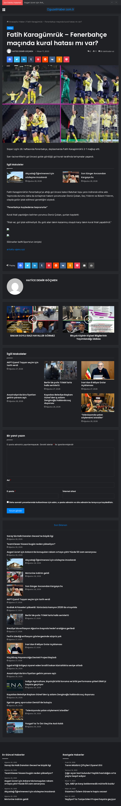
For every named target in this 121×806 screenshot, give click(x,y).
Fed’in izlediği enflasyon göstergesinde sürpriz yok (34, 636)
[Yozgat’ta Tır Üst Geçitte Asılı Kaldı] (15, 727)
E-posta (11, 491)
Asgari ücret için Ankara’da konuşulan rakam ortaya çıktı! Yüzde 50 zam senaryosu (61, 2)
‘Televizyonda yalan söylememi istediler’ (92, 416)
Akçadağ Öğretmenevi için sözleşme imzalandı (50, 559)
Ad (9, 480)
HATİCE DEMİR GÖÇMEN (22, 51)
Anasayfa (13, 22)
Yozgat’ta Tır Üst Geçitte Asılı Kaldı (44, 723)
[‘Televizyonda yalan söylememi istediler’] (97, 402)
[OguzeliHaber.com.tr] (60, 9)
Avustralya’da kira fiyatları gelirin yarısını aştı (21, 396)
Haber (22, 22)
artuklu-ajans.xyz (16, 249)
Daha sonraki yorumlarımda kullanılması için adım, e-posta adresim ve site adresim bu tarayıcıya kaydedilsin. (61, 502)
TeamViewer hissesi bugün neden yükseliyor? (31, 544)
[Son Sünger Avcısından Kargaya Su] (71, 177)
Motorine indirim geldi (37, 573)
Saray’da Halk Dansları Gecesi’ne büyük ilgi (30, 536)
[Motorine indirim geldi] (15, 577)
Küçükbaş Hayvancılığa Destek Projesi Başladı (31, 657)
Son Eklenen (60, 525)
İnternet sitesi (69, 491)
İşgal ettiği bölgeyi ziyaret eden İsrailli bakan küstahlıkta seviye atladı (44, 665)
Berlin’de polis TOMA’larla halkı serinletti (58, 384)
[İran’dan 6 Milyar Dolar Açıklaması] (97, 370)
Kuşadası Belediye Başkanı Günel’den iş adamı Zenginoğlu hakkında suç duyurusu (58, 399)
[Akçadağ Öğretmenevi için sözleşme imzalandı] (15, 177)
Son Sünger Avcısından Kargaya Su (44, 586)
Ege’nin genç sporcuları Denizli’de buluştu (29, 702)
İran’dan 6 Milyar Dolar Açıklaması (93, 384)
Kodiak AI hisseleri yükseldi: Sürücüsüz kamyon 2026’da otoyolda (42, 607)
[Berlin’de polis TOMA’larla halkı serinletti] (60, 370)
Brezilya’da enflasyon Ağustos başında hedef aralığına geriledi (41, 628)
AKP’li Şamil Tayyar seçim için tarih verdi (22, 364)
